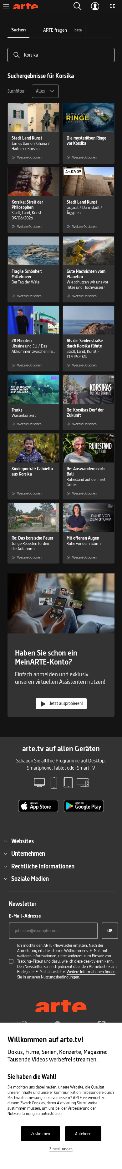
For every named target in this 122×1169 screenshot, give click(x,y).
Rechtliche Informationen (42, 866)
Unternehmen (28, 853)
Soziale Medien (30, 878)
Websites (22, 841)
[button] (77, 6)
